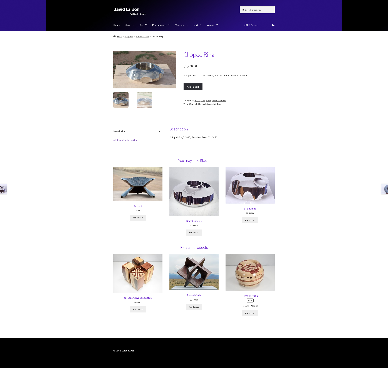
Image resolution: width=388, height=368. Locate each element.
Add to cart (193, 86)
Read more (194, 307)
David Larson (126, 9)
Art (141, 24)
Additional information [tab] (125, 140)
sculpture (206, 104)
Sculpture (129, 36)
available (196, 104)
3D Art (197, 100)
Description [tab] (119, 131)
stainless (216, 104)
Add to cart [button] (138, 217)
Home (116, 24)
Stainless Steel (142, 36)
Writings (179, 24)
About (210, 24)
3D (190, 104)
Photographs (159, 24)
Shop (127, 24)
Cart (196, 24)
